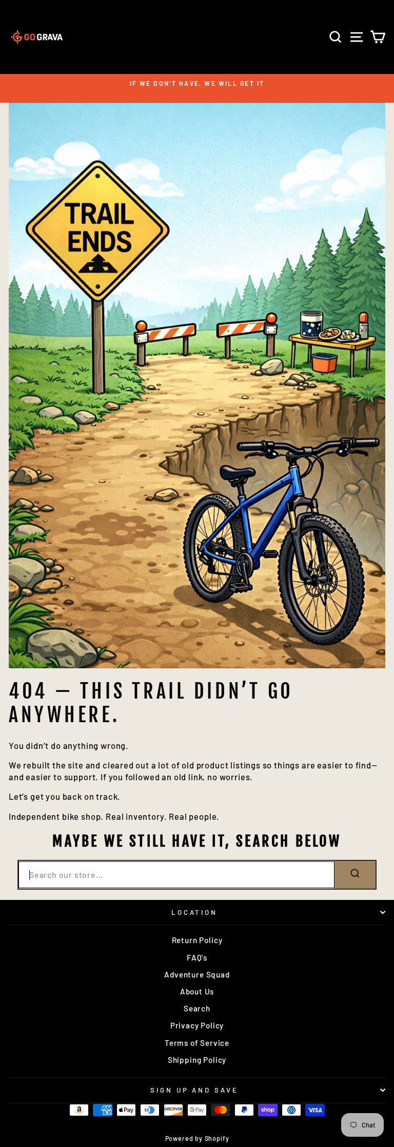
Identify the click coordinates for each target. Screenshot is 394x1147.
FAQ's (197, 957)
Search (197, 1008)
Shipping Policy (197, 1059)
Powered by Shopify (197, 1138)
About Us (197, 991)
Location (194, 912)
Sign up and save (194, 1090)
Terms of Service (197, 1042)
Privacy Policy (197, 1025)
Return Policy (197, 940)
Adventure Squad (196, 974)
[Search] (355, 874)
